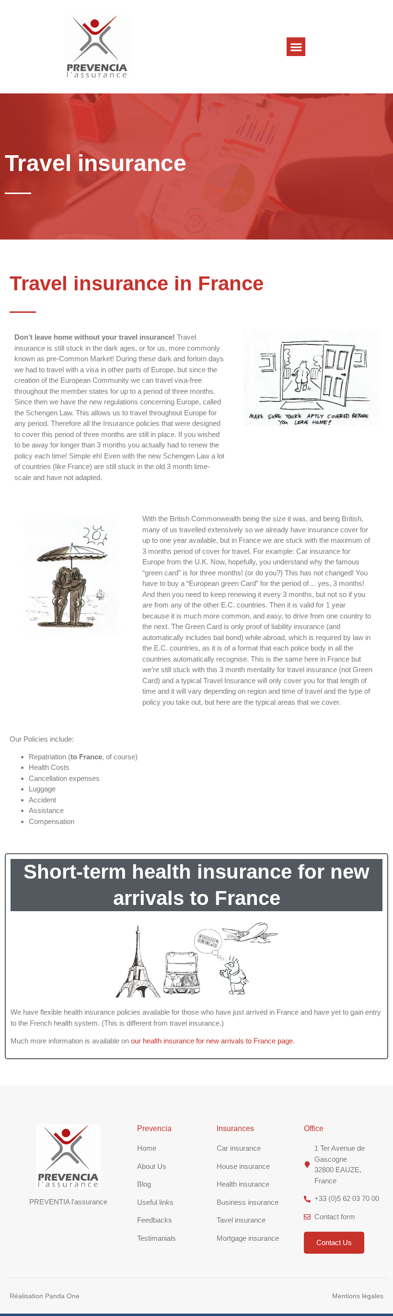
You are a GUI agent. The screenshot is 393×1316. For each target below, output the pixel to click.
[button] (296, 46)
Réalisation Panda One (45, 1296)
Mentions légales (357, 1296)
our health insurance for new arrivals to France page (212, 1041)
